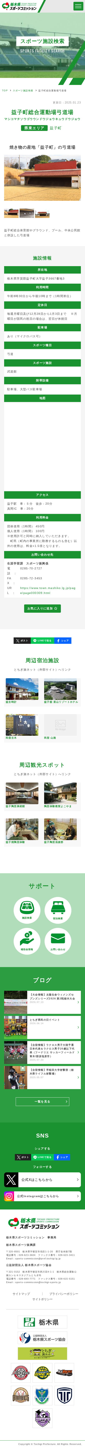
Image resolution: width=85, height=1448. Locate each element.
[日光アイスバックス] (64, 1380)
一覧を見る (43, 1101)
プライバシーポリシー (63, 1293)
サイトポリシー (42, 1299)
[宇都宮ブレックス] (42, 1380)
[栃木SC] (42, 1402)
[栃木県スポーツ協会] (42, 1341)
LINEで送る (45, 640)
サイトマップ (21, 1293)
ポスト (24, 640)
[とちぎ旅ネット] (42, 1357)
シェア (65, 640)
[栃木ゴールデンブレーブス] (21, 1402)
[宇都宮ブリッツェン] (21, 1380)
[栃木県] (42, 1325)
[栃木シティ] (64, 1402)
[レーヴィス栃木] (42, 1425)
